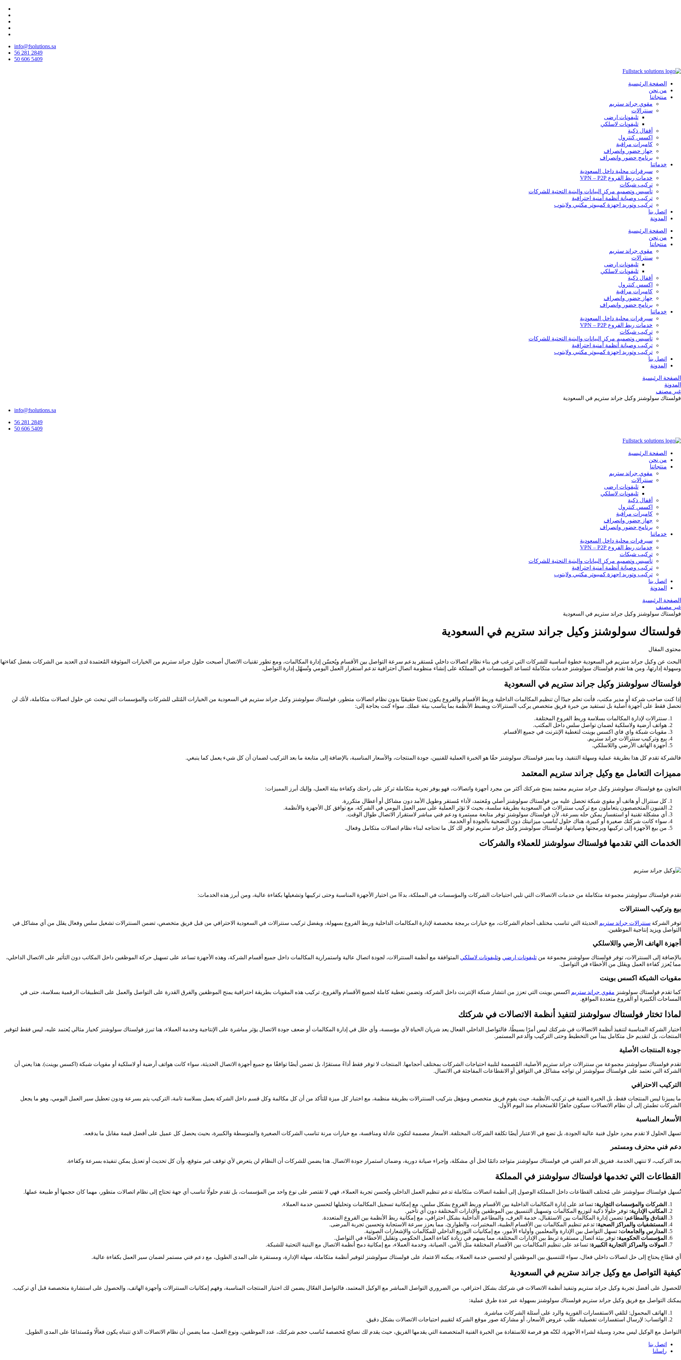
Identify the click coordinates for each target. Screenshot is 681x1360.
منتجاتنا (658, 97)
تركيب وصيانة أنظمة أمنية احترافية (612, 198)
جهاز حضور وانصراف (628, 151)
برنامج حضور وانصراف (626, 158)
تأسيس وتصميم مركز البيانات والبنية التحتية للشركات (590, 191)
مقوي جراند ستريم (631, 104)
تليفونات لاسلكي (619, 124)
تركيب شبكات (636, 185)
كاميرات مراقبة (634, 144)
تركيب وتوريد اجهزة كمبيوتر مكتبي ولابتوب (603, 205)
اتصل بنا (657, 212)
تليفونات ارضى (621, 117)
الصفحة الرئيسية (647, 84)
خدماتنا (658, 164)
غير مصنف (668, 391)
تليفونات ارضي (519, 957)
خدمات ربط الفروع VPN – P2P (616, 178)
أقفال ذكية (640, 131)
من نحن (658, 90)
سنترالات (642, 110)
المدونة (658, 218)
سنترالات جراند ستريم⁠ (624, 923)
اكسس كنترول (635, 137)
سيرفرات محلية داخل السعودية (616, 171)
